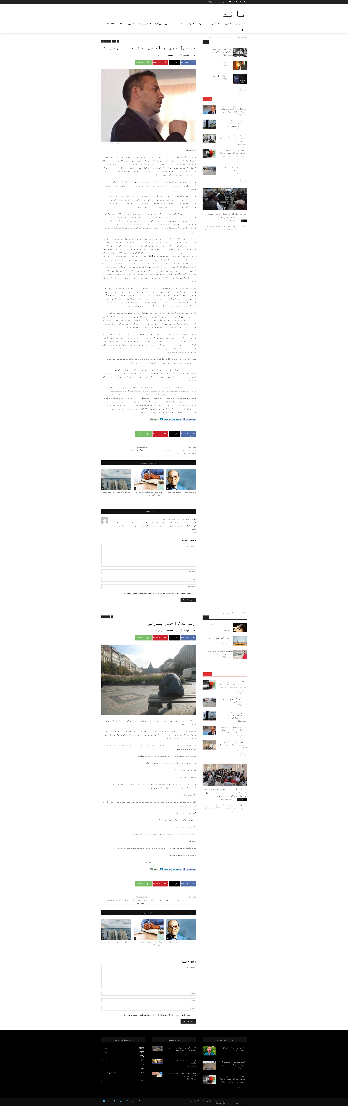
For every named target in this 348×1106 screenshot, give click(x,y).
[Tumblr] (236, 2)
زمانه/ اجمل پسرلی (137, 450)
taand (170, 55)
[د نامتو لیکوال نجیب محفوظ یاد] (181, 479)
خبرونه (207, 99)
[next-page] (189, 500)
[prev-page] (193, 500)
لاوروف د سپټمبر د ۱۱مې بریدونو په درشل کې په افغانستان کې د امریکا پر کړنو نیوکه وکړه (232, 109)
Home (244, 37)
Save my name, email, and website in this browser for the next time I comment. (159, 593)
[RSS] (114, 1101)
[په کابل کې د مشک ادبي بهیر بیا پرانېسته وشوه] (225, 199)
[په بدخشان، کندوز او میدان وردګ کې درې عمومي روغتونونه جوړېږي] (209, 138)
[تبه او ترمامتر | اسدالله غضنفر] (116, 479)
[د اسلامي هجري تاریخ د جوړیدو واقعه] (157, 1061)
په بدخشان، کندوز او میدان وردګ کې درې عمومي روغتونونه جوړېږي (233, 138)
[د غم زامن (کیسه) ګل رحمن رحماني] (240, 65)
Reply (194, 532)
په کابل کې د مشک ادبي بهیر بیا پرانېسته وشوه (227, 215)
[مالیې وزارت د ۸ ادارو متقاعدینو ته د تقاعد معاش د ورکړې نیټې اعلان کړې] (209, 124)
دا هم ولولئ (106, 41)
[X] (233, 2)
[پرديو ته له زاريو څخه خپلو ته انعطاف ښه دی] (157, 1074)
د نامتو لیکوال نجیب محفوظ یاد (182, 492)
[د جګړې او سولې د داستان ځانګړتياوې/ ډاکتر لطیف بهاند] (240, 52)
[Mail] (120, 1101)
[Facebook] (244, 2)
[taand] (181, 55)
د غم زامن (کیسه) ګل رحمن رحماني (219, 62)
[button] (243, 30)
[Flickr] (133, 1101)
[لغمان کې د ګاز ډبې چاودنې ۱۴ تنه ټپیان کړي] (209, 170)
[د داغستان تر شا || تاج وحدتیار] (240, 79)
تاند (239, 221)
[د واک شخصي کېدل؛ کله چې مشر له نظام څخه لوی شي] (149, 479)
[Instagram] (240, 2)
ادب (114, 41)
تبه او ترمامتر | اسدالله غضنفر (116, 492)
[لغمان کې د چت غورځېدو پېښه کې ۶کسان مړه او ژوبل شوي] (157, 1048)
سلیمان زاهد (190, 519)
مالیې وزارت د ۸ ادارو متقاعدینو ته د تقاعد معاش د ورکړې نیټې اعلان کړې (234, 123)
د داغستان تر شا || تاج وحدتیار (219, 76)
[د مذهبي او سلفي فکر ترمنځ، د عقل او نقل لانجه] (209, 1050)
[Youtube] (230, 2)
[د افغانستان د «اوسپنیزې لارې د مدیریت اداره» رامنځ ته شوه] (209, 1065)
